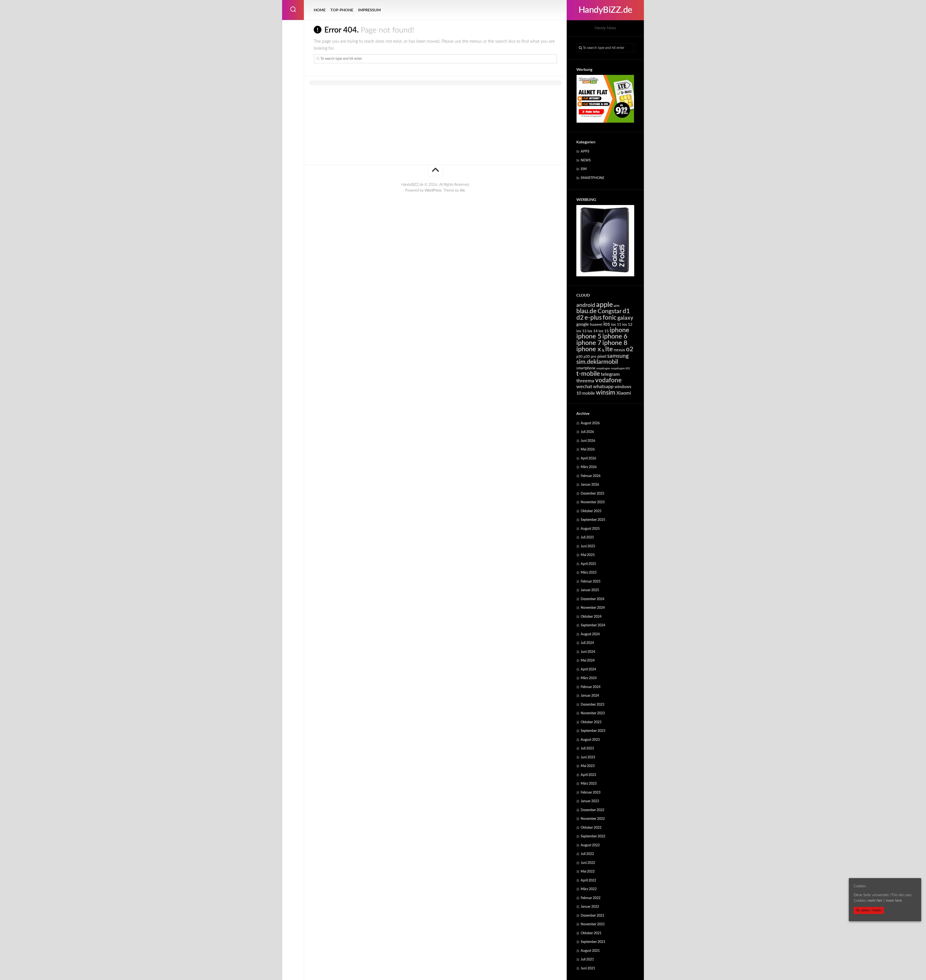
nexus (619, 350)
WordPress (433, 190)
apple (604, 304)
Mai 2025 (588, 555)
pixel (601, 356)
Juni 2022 (588, 863)
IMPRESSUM (369, 10)
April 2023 (588, 775)
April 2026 (588, 458)
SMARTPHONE (592, 178)
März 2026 (589, 467)
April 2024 (588, 669)
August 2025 (590, 528)
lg (603, 350)
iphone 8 (614, 343)
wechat (584, 386)
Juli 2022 (587, 854)
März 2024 (589, 678)
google (582, 324)
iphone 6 (614, 336)
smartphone (585, 368)
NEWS (586, 160)
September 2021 (593, 942)
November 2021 (593, 924)
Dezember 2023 (592, 704)
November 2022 (593, 819)
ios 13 (581, 331)
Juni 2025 (588, 546)
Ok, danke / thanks (869, 910)
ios (606, 324)
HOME (320, 10)
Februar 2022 (590, 898)
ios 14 (592, 331)
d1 (626, 311)
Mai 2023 (588, 766)
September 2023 (593, 731)
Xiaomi (623, 393)
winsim (605, 393)
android (585, 305)
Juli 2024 (587, 643)
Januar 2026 (590, 484)
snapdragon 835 (620, 368)
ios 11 (616, 324)
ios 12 (627, 324)
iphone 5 (588, 336)
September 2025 (593, 520)
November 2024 (593, 607)
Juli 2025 (587, 537)
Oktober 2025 (591, 511)
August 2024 (590, 634)
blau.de (586, 311)
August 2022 (590, 845)
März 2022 (589, 889)
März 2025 (589, 572)
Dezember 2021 (592, 915)
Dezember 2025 (592, 493)
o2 (629, 349)
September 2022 (593, 836)
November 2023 (593, 713)
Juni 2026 (588, 441)
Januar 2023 (590, 801)
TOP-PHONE (341, 10)
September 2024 (593, 625)
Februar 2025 (590, 581)
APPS (585, 151)
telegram (610, 374)
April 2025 (588, 564)
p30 (579, 356)
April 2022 (588, 880)
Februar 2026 (590, 476)
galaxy (625, 318)
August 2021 (590, 951)
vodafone (608, 380)
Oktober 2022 (591, 827)
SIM (584, 169)
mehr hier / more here (885, 900)
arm (617, 306)
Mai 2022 (588, 871)
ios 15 (604, 331)
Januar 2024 (590, 695)
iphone (619, 330)
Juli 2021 (587, 959)
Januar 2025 (590, 590)
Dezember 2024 (592, 599)
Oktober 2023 (591, 722)
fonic (609, 318)
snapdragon (603, 368)
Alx (462, 190)
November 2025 (593, 502)
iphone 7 (588, 343)
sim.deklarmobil (597, 362)
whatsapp (603, 386)
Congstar (610, 311)
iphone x (588, 349)
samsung (618, 356)
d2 (580, 318)
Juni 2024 (588, 652)
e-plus (593, 318)
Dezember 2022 (592, 810)
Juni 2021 (588, 968)
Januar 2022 (590, 906)
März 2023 (589, 783)
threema (585, 380)
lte (609, 349)
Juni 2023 (588, 757)
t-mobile (588, 374)
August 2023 (590, 740)
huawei (596, 324)
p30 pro (590, 356)
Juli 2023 (587, 748)
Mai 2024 (588, 660)
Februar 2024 (590, 687)
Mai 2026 (588, 449)
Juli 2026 (587, 432)
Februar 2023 (590, 792)
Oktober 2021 (591, 933)
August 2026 (590, 423)
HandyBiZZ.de (605, 10)
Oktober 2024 (591, 616)
